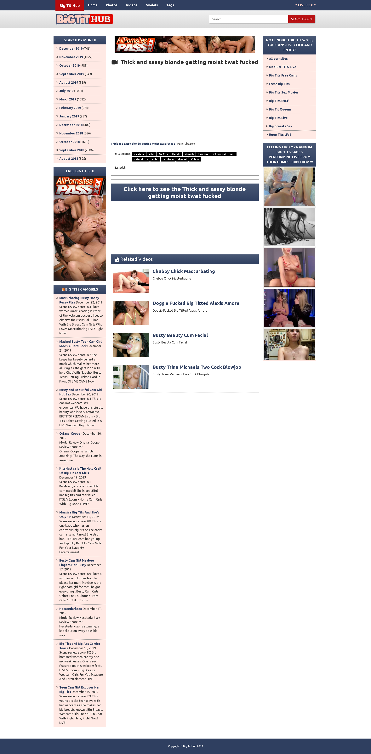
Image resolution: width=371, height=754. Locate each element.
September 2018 (71, 150)
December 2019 (71, 48)
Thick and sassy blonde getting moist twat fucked (143, 143)
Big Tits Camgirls (81, 289)
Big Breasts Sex (280, 126)
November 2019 (71, 57)
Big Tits (163, 154)
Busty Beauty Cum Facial (180, 335)
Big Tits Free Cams (283, 75)
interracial (219, 154)
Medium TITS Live (282, 67)
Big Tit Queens (280, 109)
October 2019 (69, 65)
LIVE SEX (305, 5)
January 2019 (69, 116)
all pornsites (278, 58)
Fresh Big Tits (279, 84)
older (155, 159)
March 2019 (67, 99)
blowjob (189, 154)
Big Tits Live (278, 118)
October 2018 (69, 142)
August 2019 (68, 82)
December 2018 (71, 125)
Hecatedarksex (70, 608)
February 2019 (70, 108)
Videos (131, 5)
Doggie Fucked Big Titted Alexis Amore (196, 303)
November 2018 (71, 133)
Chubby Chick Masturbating (184, 271)
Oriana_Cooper (70, 433)
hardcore (203, 154)
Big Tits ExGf (278, 101)
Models (152, 5)
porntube (168, 159)
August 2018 (68, 158)
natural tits (141, 159)
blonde (176, 154)
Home (93, 5)
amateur (139, 154)
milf (232, 154)
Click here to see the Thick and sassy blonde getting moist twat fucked (185, 192)
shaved (182, 159)
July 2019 (66, 91)
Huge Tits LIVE (280, 134)
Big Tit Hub (69, 5)
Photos (111, 5)
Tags (170, 5)
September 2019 (71, 74)
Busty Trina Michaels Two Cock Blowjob (197, 367)
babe (151, 154)
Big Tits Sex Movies (284, 92)
